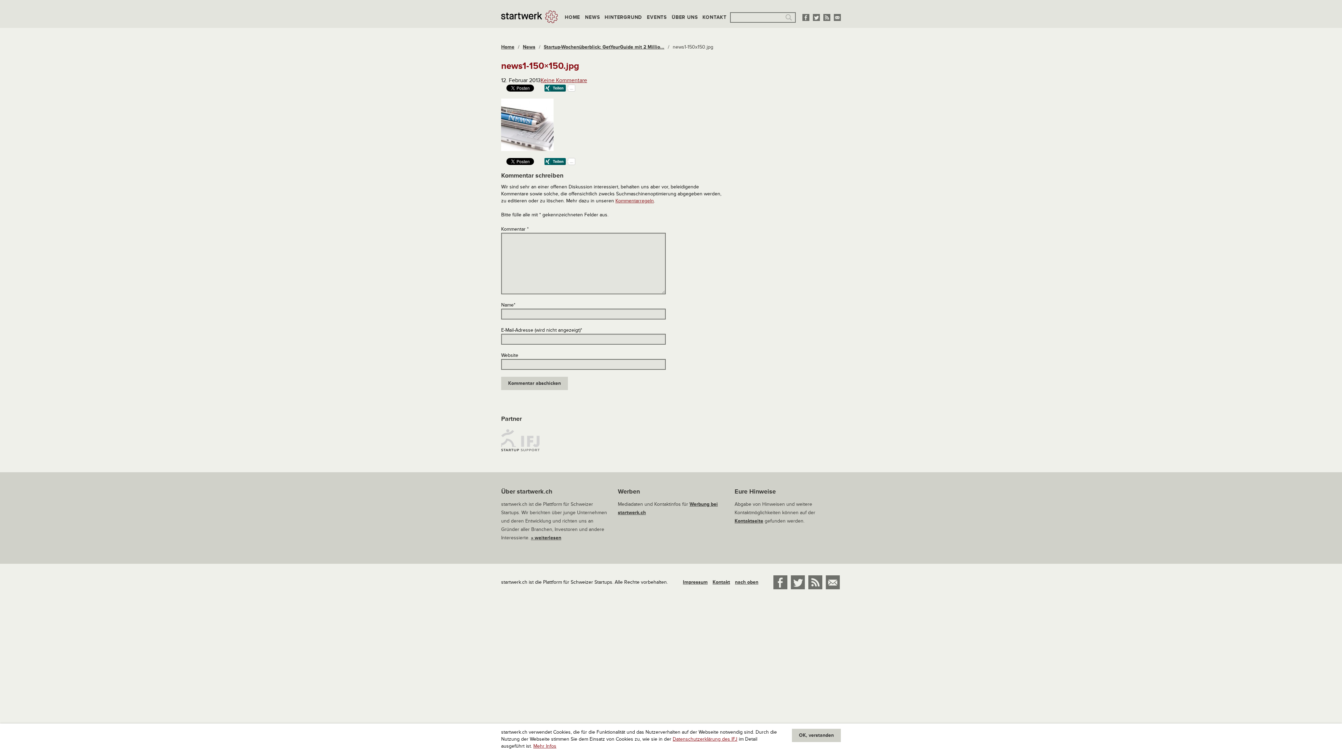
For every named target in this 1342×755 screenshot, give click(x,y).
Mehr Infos (544, 746)
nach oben (746, 582)
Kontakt (714, 17)
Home (572, 17)
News (592, 17)
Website (509, 355)
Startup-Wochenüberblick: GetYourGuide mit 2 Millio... (604, 47)
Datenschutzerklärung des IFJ (705, 739)
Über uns (685, 17)
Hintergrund (623, 17)
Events (657, 17)
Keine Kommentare (564, 80)
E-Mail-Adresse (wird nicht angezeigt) (541, 330)
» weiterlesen (546, 538)
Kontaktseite (749, 521)
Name (508, 305)
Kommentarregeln (634, 201)
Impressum (695, 582)
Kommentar (515, 229)
